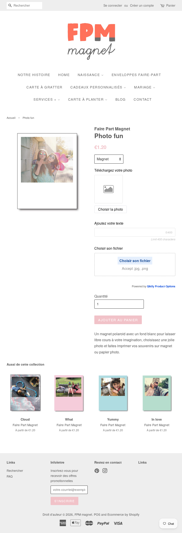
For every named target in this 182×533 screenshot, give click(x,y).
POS (97, 514)
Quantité (101, 296)
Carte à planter (86, 99)
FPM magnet (83, 514)
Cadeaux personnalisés (97, 87)
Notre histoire (34, 74)
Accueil (11, 118)
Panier (170, 5)
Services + (46, 99)
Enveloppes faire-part (136, 74)
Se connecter (112, 5)
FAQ (10, 476)
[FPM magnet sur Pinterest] (96, 471)
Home (64, 74)
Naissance (89, 74)
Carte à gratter (44, 87)
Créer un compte (142, 5)
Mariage (143, 87)
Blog (120, 99)
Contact (143, 99)
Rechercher (15, 470)
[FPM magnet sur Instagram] (104, 471)
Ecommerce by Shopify (123, 514)
